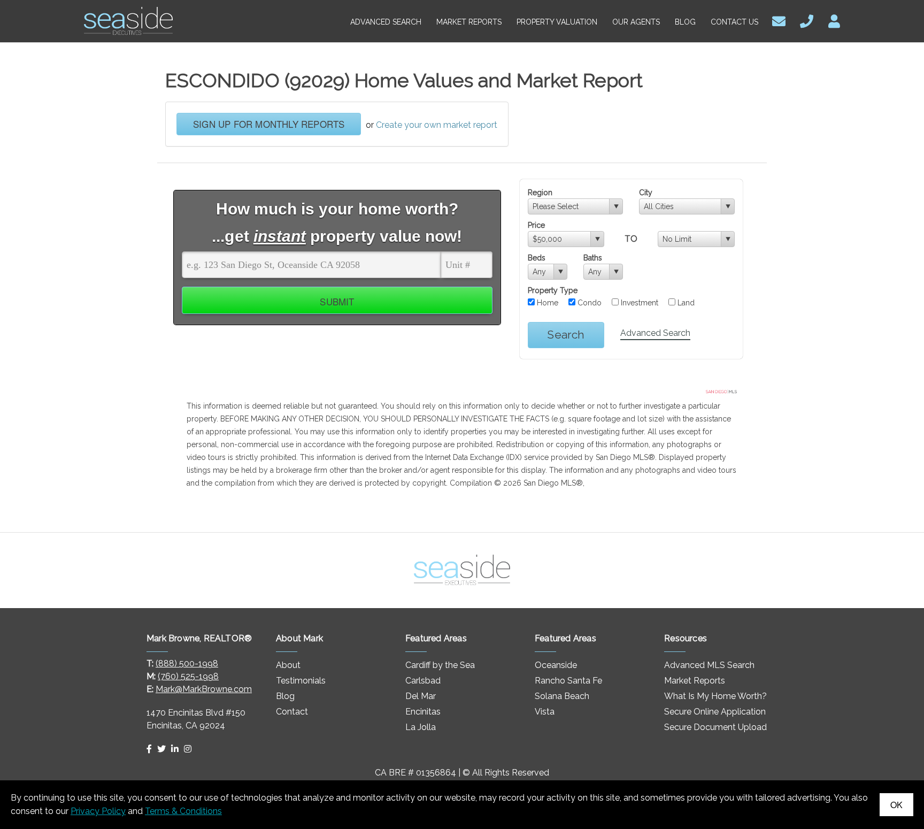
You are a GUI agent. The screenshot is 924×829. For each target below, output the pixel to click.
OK (896, 805)
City (645, 192)
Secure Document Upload (715, 727)
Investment (638, 302)
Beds (536, 258)
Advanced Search (655, 333)
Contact (292, 712)
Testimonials (301, 681)
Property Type (553, 290)
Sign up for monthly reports (268, 124)
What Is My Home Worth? (715, 696)
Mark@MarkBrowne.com (204, 689)
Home (546, 302)
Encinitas (423, 712)
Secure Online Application (715, 712)
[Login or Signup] (834, 20)
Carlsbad (423, 681)
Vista (545, 712)
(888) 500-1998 (187, 663)
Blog (285, 696)
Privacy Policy (98, 811)
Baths (592, 258)
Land (685, 302)
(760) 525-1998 (188, 676)
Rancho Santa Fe (568, 681)
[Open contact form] (779, 20)
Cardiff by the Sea (440, 665)
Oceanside (556, 665)
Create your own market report (436, 125)
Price (536, 225)
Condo (588, 302)
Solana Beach (562, 696)
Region (540, 192)
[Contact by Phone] (806, 20)
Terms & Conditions (183, 811)
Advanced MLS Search (709, 665)
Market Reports (694, 681)
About (288, 665)
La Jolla (420, 727)
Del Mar (420, 696)
